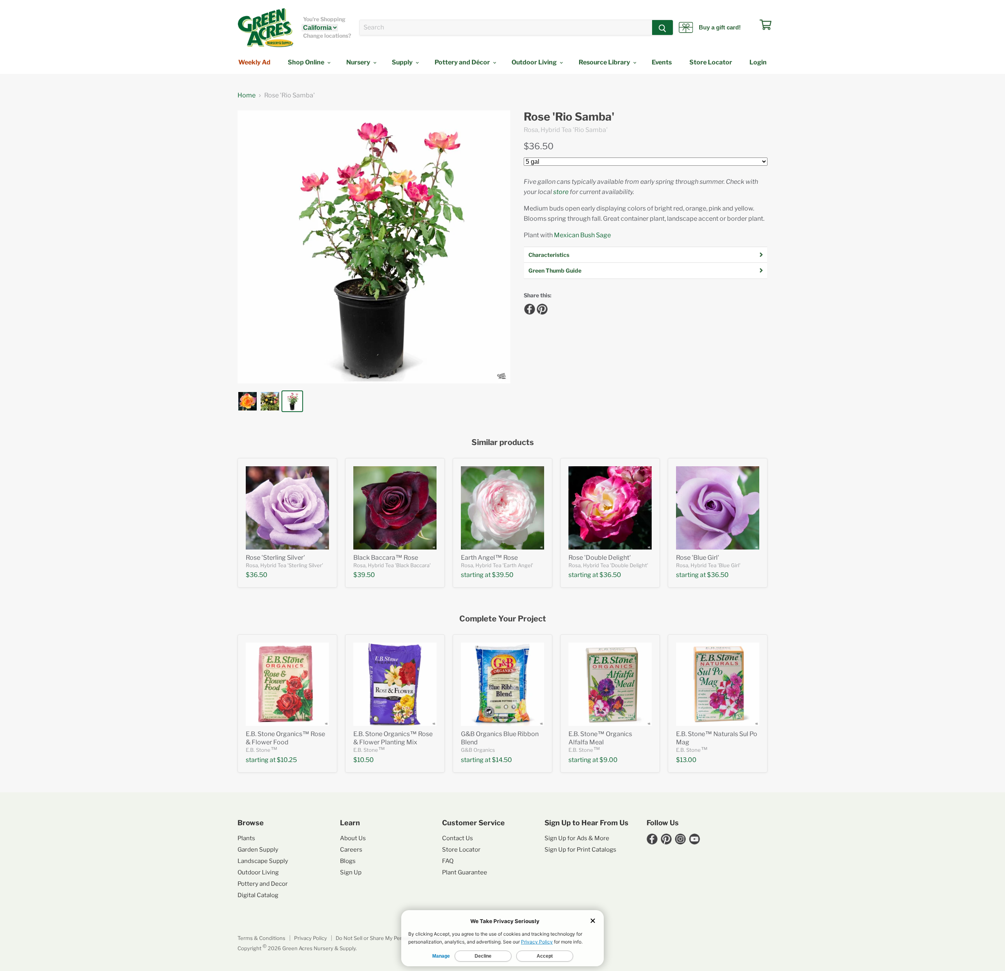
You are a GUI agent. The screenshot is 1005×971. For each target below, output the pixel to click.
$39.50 (364, 575)
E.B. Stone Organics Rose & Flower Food (285, 738)
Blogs (348, 861)
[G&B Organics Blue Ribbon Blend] (502, 684)
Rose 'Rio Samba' (569, 116)
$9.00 (608, 760)
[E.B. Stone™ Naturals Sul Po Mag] (717, 684)
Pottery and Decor (263, 883)
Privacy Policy (310, 938)
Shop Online (306, 62)
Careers (351, 849)
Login (758, 62)
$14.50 (502, 760)
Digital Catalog (258, 895)
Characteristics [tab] (548, 254)
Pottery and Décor (463, 62)
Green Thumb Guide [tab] (554, 270)
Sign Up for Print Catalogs (580, 849)
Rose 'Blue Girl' (697, 557)
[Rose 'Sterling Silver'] (287, 508)
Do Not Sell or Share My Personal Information (390, 938)
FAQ (447, 861)
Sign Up (351, 872)
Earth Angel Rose (489, 557)
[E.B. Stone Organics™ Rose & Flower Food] (287, 684)
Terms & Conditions (261, 938)
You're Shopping (324, 19)
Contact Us (457, 838)
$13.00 (686, 760)
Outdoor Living (535, 62)
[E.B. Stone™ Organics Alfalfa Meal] (610, 684)
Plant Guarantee (464, 872)
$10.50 (363, 760)
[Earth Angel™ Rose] (502, 508)
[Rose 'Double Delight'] (610, 508)
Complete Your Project (502, 618)
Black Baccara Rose (385, 557)
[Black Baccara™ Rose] (395, 508)
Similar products (502, 442)
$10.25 (287, 760)
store (560, 192)
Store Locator (710, 62)
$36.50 (539, 146)
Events (662, 62)
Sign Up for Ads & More (577, 838)
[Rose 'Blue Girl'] (717, 508)
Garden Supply (258, 849)
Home (247, 95)
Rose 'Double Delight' (599, 557)
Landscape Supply (263, 861)
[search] (506, 27)
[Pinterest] (541, 308)
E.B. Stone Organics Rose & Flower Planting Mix (393, 738)
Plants (246, 838)
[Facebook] (528, 308)
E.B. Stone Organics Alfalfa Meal (600, 738)
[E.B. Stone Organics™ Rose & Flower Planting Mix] (395, 684)
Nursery (358, 62)
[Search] (662, 27)
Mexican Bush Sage (582, 235)
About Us (353, 838)
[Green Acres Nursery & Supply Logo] (265, 27)
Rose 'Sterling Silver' (275, 557)
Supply (403, 62)
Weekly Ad (254, 62)
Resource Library (605, 62)
